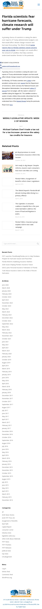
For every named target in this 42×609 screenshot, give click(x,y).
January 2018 (6, 392)
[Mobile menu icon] (39, 4)
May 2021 (5, 345)
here (11, 105)
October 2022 (6, 321)
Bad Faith (5, 524)
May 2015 (5, 488)
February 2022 (7, 333)
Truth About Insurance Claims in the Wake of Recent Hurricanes (19, 272)
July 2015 (5, 482)
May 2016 (5, 452)
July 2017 (5, 410)
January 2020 (6, 357)
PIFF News (5, 542)
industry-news (6, 533)
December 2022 (7, 318)
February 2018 (7, 389)
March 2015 (6, 494)
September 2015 (7, 476)
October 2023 (6, 306)
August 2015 (6, 479)
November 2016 (7, 434)
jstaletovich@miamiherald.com (11, 66)
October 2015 (6, 473)
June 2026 (5, 285)
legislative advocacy (8, 536)
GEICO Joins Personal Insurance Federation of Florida (19, 268)
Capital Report (6, 527)
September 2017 (7, 404)
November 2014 (7, 500)
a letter (29, 80)
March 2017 (6, 422)
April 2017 (5, 419)
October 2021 (6, 339)
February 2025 (7, 294)
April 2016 (5, 455)
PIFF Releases (6, 548)
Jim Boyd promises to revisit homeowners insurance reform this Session (27, 154)
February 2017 (7, 425)
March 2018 (6, 386)
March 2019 (6, 369)
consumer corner (7, 530)
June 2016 (5, 449)
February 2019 (7, 372)
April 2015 (5, 491)
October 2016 (6, 437)
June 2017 (5, 413)
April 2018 (5, 384)
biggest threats (21, 101)
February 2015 (7, 497)
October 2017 (6, 401)
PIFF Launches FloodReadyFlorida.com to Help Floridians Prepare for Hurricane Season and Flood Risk (21, 257)
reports (23, 83)
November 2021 (7, 336)
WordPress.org (7, 578)
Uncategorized (7, 557)
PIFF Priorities (6, 545)
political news (6, 551)
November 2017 (7, 398)
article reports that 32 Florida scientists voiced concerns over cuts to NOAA (19, 47)
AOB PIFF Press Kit (8, 518)
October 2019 (6, 360)
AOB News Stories (8, 515)
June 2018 (5, 378)
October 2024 (6, 297)
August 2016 (6, 443)
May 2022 (5, 327)
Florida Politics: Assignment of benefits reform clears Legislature (27, 180)
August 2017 (6, 407)
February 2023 (7, 315)
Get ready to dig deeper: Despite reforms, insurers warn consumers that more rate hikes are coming (27, 168)
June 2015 (5, 485)
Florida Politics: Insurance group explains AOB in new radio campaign (26, 224)
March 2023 (6, 312)
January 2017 (6, 428)
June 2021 (5, 342)
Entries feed (6, 572)
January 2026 (6, 291)
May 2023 (5, 309)
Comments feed (7, 575)
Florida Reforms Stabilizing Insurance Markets (17, 262)
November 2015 (7, 470)
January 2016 (6, 464)
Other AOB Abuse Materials (11, 539)
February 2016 (7, 461)
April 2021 (5, 348)
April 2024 (5, 300)
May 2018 (5, 381)
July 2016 (5, 446)
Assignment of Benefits (10, 521)
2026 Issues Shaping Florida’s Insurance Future (17, 265)
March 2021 (6, 351)
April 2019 (5, 366)
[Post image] (7, 155)
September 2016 (7, 440)
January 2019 (6, 375)
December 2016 (7, 431)
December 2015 (7, 467)
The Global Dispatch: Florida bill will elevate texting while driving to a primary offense (27, 193)
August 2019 (6, 363)
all (2, 512)
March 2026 (6, 288)
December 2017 (7, 395)
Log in (4, 569)
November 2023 (7, 303)
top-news (5, 554)
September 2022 (7, 324)
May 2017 (5, 416)
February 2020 (7, 354)
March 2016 (6, 458)
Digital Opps (22, 607)
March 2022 (6, 330)
